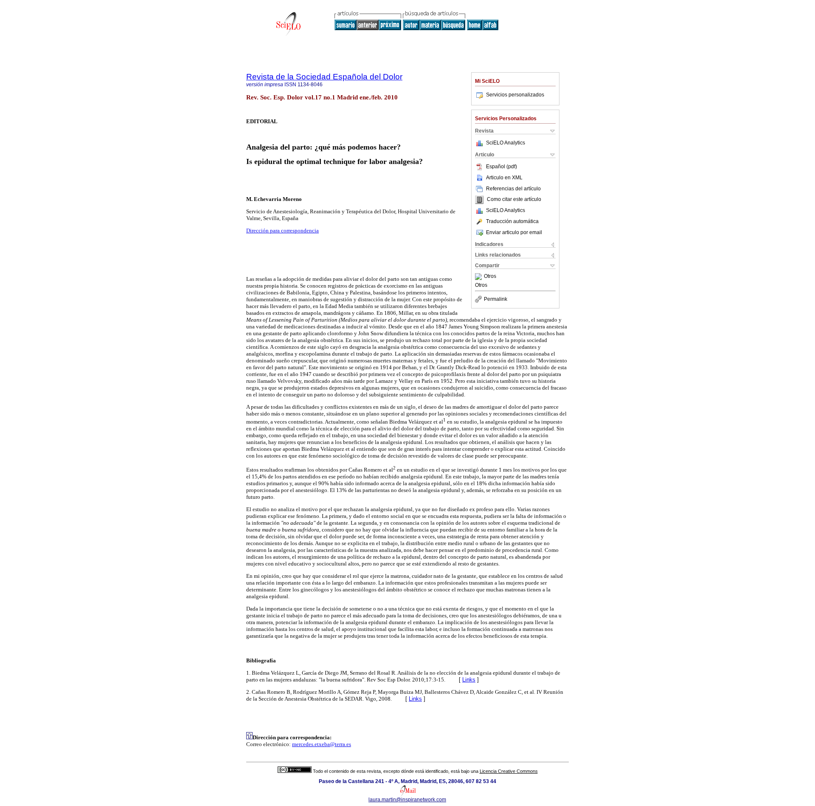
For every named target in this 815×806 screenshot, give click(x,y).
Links (468, 679)
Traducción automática (512, 221)
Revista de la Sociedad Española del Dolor (324, 76)
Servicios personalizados (515, 95)
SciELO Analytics (505, 143)
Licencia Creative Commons (509, 771)
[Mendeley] (479, 277)
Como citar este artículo (514, 200)
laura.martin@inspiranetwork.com (407, 800)
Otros (490, 277)
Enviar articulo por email (514, 232)
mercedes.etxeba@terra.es (321, 744)
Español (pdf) (501, 167)
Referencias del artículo (513, 189)
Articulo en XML (504, 178)
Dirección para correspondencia (282, 230)
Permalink (495, 299)
